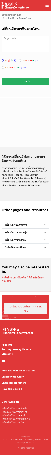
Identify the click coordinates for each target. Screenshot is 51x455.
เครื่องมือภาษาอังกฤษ (15, 239)
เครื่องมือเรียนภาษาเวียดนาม (16, 418)
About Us (7, 344)
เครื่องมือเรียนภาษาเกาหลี (14, 411)
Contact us (29, 442)
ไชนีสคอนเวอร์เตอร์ (11, 14)
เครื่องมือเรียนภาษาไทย (13, 422)
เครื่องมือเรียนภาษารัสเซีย (14, 408)
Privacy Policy (33, 439)
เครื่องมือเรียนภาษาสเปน (14, 415)
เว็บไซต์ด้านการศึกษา (15, 247)
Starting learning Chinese (16, 349)
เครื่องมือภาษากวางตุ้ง (16, 232)
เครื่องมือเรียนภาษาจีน (16, 224)
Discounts (7, 353)
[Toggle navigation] (47, 5)
